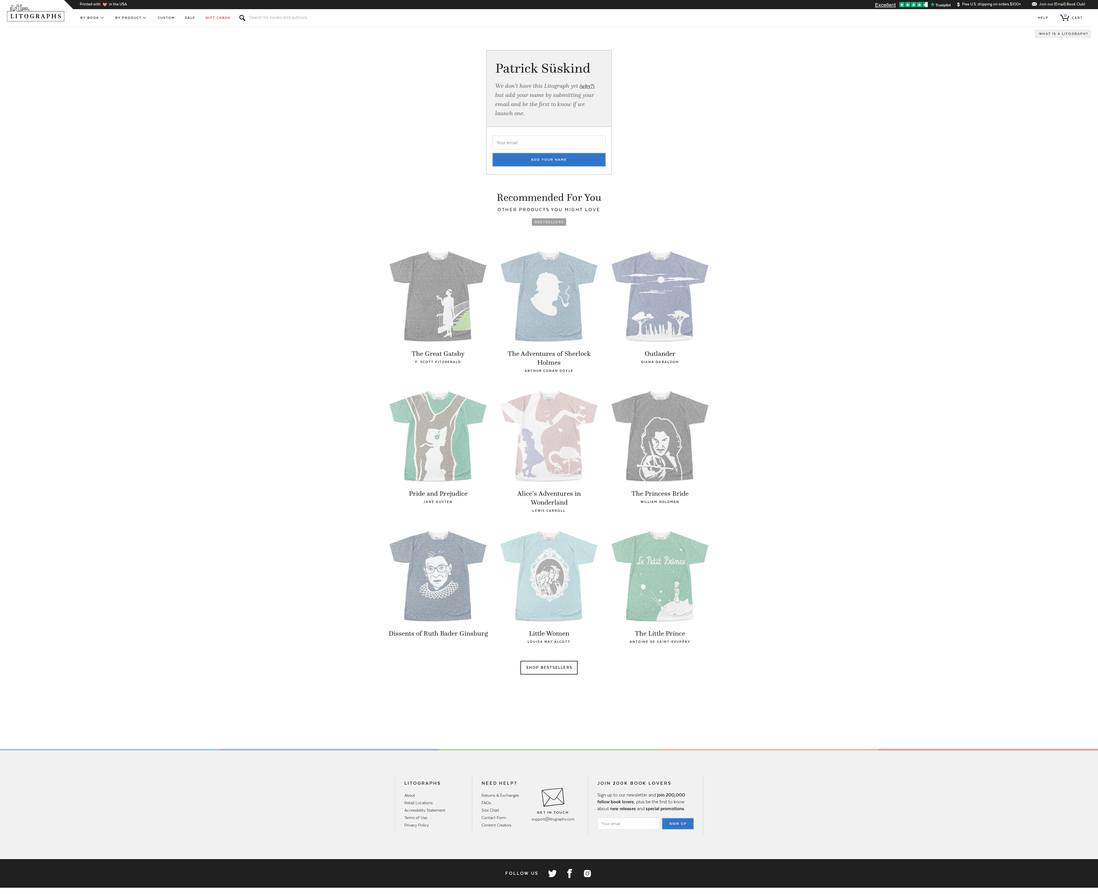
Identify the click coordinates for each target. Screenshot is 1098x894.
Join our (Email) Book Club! (1062, 4)
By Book (90, 18)
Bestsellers (549, 222)
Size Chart (490, 810)
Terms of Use (415, 817)
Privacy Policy (416, 825)
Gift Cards (218, 18)
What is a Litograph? (1063, 34)
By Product (128, 18)
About (409, 795)
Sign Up (678, 824)
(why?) (587, 86)
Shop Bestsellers (549, 667)
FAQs (486, 802)
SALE (190, 18)
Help (1043, 18)
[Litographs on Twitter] (552, 873)
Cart (1073, 16)
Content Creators (496, 825)
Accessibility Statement (424, 810)
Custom (166, 18)
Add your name (549, 160)
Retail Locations (418, 802)
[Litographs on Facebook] (569, 873)
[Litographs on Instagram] (587, 873)
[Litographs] (36, 12)
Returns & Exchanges (500, 795)
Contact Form (494, 817)
